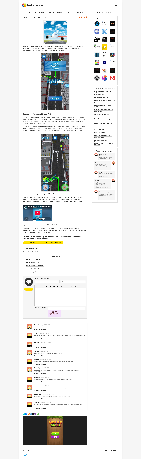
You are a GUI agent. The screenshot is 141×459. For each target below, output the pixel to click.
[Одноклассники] (29, 414)
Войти (101, 12)
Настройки (60, 12)
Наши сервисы (79, 12)
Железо (51, 12)
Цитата (44, 329)
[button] (36, 286)
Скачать (69, 12)
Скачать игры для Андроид (31, 248)
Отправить (29, 289)
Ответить (38, 329)
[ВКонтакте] (26, 414)
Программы (43, 12)
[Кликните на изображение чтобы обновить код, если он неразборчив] (54, 316)
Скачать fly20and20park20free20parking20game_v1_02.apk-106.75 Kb (43, 242)
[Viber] (35, 414)
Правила (113, 450)
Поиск (110, 12)
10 (37, 252)
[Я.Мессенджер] (24, 414)
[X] (33, 414)
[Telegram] (31, 414)
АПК (35, 12)
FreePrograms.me (35, 5)
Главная (28, 12)
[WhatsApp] (38, 414)
